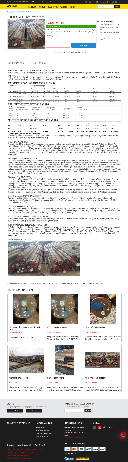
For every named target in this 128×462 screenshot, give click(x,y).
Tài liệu (63, 7)
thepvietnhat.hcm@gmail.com (44, 2)
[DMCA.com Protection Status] (83, 459)
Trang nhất (10, 12)
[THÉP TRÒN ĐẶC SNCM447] (103, 312)
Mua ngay (84, 45)
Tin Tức (42, 7)
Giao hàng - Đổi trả (42, 427)
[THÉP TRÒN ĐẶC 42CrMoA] (102, 353)
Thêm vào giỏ (58, 45)
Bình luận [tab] (32, 63)
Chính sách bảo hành (42, 436)
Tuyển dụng (53, 7)
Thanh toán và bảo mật (43, 433)
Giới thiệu (87, 2)
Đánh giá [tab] (42, 63)
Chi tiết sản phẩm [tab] (16, 63)
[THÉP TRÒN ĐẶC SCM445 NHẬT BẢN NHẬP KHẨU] (26, 312)
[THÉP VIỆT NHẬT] (12, 6)
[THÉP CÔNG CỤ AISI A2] (64, 362)
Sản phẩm (32, 7)
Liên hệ (114, 2)
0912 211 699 (65, 52)
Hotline (34, 411)
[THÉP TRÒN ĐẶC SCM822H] (64, 312)
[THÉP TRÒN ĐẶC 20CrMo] (26, 358)
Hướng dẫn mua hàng (42, 430)
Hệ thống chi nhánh (101, 2)
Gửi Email (15, 411)
